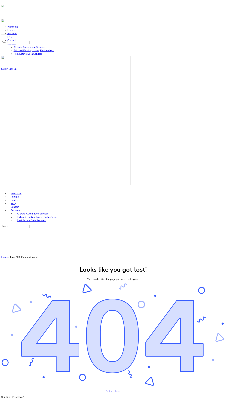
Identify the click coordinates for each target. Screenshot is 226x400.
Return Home (113, 391)
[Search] (3, 38)
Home (4, 257)
